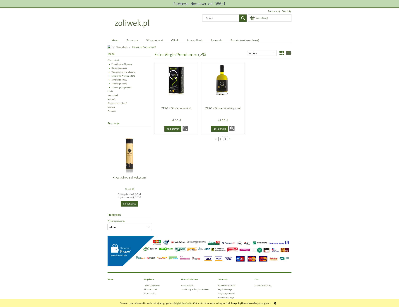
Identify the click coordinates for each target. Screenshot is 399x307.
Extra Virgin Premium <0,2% (123, 76)
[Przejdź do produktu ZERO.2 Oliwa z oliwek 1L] (176, 84)
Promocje (112, 111)
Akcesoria (111, 99)
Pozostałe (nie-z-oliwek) (117, 103)
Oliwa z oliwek (113, 60)
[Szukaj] (243, 18)
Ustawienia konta (151, 289)
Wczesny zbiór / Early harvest (123, 72)
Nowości (111, 107)
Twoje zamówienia (152, 285)
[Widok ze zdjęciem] (281, 53)
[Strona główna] (132, 23)
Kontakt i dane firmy (263, 285)
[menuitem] (115, 40)
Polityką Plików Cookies (183, 303)
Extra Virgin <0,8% (119, 83)
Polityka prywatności (226, 293)
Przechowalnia (150, 293)
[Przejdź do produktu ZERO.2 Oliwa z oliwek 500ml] (222, 84)
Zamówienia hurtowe (226, 285)
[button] (185, 128)
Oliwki (110, 91)
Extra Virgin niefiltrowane (122, 64)
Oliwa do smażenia (119, 68)
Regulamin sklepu (225, 289)
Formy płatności (187, 285)
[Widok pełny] (288, 53)
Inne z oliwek (113, 95)
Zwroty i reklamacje (226, 297)
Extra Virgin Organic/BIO (121, 87)
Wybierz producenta (116, 221)
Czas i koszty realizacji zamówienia (195, 289)
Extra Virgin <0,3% (119, 80)
